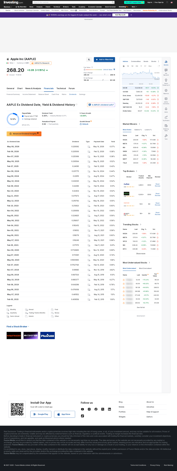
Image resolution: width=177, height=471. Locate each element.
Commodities (136, 61)
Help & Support (153, 412)
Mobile (121, 407)
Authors (150, 417)
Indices (125, 61)
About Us (150, 402)
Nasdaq (125, 103)
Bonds (146, 61)
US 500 (125, 92)
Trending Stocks (130, 224)
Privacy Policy (155, 465)
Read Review (157, 185)
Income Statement (29, 94)
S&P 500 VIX (127, 107)
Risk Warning (168, 465)
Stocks (8, 10)
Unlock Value (107, 69)
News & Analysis (33, 88)
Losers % (148, 130)
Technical (61, 88)
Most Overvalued (145, 268)
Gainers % (138, 130)
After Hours (64, 10)
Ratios (64, 94)
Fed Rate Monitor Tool (114, 10)
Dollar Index (127, 111)
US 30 (125, 88)
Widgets (122, 417)
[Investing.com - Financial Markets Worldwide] (13, 2)
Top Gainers (127, 10)
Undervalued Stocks (165, 10)
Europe (102, 10)
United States (45, 10)
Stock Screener (110, 7)
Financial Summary (13, 94)
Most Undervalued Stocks (135, 262)
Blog (120, 402)
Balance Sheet (44, 94)
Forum (72, 88)
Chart (20, 88)
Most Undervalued (129, 268)
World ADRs (83, 10)
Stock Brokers (93, 10)
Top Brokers (128, 171)
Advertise (150, 407)
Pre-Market (55, 10)
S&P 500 (126, 99)
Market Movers (130, 124)
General (10, 88)
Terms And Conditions (138, 465)
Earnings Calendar (32, 10)
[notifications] (167, 2)
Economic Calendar (95, 7)
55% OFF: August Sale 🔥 (134, 2)
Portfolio (122, 412)
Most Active (137, 10)
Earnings (82, 94)
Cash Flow (55, 94)
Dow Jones (127, 95)
